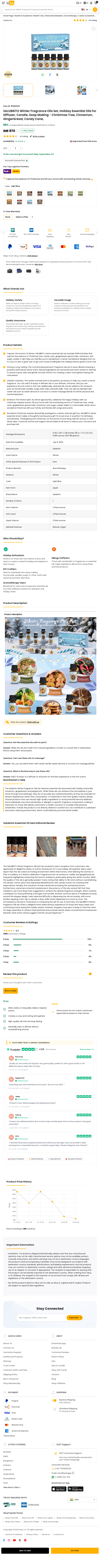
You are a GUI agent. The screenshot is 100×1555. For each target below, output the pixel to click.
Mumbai (7, 1452)
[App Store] (59, 1489)
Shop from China (12, 1521)
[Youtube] (16, 1540)
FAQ (53, 1361)
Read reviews (86, 1049)
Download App (59, 1343)
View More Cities (11, 1487)
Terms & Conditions (13, 1534)
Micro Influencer (11, 1379)
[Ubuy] (10, 3)
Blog (54, 1379)
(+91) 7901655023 (63, 1468)
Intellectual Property (13, 1356)
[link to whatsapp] (43, 74)
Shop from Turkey (31, 1521)
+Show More (9, 1436)
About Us (7, 1343)
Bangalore (8, 1460)
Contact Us (8, 1348)
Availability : (9, 141)
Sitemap (7, 1361)
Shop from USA (11, 1518)
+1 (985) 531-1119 (62, 1477)
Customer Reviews (60, 1352)
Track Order (9, 1365)
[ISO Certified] (29, 1504)
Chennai (7, 1469)
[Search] (95, 9)
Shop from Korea (86, 1518)
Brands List (57, 1348)
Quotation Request (12, 1352)
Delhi (5, 1456)
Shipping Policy (10, 1374)
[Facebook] (5, 1540)
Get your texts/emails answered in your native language (75, 1458)
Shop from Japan (45, 1518)
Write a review (10, 991)
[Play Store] (75, 1489)
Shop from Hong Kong (66, 1518)
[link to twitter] (57, 74)
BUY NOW (75, 1551)
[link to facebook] (50, 74)
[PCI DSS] (9, 1505)
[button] (79, 3)
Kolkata (7, 1465)
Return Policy (58, 1356)
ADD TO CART (25, 1551)
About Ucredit (58, 1365)
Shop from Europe (50, 1521)
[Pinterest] (26, 1540)
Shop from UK (28, 1518)
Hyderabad (8, 1474)
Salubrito (7, 20)
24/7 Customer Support (70, 1453)
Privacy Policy (32, 1534)
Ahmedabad (9, 1478)
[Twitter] (21, 1540)
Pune (5, 1483)
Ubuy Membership (11, 1383)
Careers (55, 1374)
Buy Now (39, 264)
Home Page (8, 15)
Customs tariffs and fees (15, 1370)
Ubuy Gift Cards (59, 1370)
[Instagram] (10, 1540)
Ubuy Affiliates (58, 1383)
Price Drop (28, 131)
